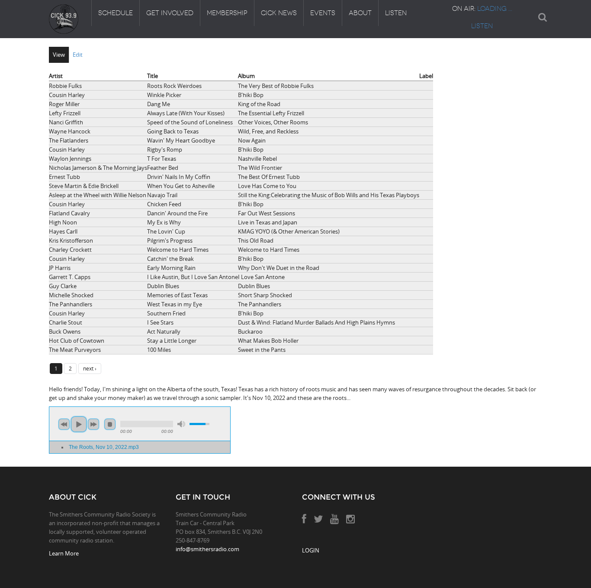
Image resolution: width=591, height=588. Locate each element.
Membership (227, 13)
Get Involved (169, 13)
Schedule (115, 13)
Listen (396, 13)
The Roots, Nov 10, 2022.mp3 (104, 447)
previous (64, 424)
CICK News (279, 13)
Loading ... (494, 9)
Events (322, 13)
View (59, 54)
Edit (78, 54)
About (360, 13)
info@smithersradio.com (207, 549)
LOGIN (310, 550)
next (93, 424)
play (78, 424)
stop (110, 424)
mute (181, 424)
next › (89, 368)
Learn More (64, 553)
